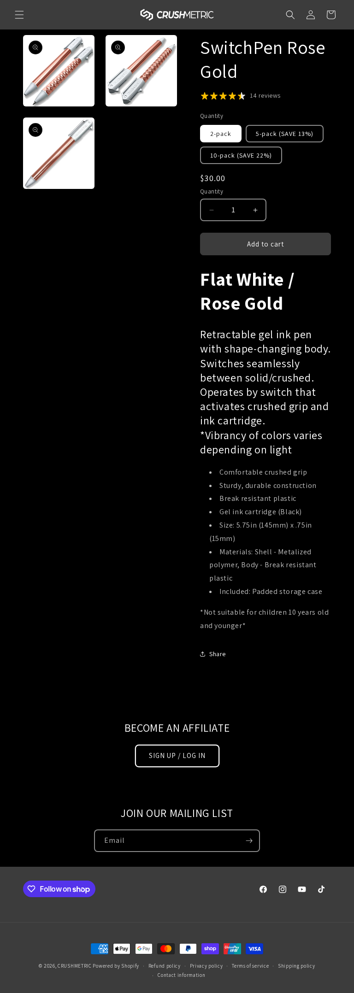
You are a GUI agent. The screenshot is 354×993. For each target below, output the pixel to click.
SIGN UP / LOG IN (177, 755)
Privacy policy (206, 966)
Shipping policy (296, 966)
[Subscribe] (249, 840)
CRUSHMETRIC (75, 966)
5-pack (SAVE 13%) (284, 133)
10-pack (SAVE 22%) (241, 155)
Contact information (181, 975)
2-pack (220, 133)
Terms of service (250, 966)
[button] (19, 15)
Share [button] (217, 654)
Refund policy (164, 966)
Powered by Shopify (116, 966)
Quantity (211, 191)
